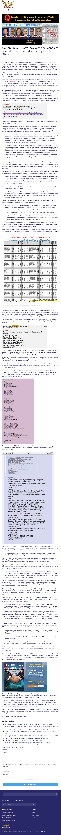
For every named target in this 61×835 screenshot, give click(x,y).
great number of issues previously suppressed (45, 711)
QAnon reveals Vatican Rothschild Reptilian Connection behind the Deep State (27, 742)
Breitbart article (35, 173)
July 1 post (8, 98)
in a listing (14, 81)
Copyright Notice (21, 716)
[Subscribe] (34, 804)
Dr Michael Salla (12, 58)
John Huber (26, 764)
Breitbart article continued (11, 186)
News (33, 817)
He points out (51, 625)
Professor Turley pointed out (11, 319)
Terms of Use (35, 815)
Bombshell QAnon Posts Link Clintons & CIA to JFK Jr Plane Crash (23, 740)
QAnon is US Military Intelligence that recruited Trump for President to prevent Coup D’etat (31, 726)
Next (55, 771)
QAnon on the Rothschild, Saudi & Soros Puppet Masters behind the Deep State (27, 728)
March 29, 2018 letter (45, 126)
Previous (6, 771)
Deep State (5, 764)
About (33, 812)
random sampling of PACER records (34, 606)
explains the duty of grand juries (46, 548)
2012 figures (35, 164)
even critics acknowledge (38, 599)
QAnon (49, 764)
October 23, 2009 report (25, 625)
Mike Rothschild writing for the (37, 592)
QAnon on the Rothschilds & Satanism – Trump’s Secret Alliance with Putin (26, 738)
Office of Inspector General (38, 764)
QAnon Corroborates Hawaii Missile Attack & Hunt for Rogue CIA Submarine (26, 744)
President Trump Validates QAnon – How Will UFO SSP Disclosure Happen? (26, 729)
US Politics (38, 58)
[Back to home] (8, 5)
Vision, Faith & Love (40, 831)
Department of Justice (15, 764)
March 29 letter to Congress (15, 694)
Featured (32, 58)
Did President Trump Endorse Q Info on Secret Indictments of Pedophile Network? (28, 724)
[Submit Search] (56, 794)
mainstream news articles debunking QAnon (30, 83)
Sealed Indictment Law (15, 568)
